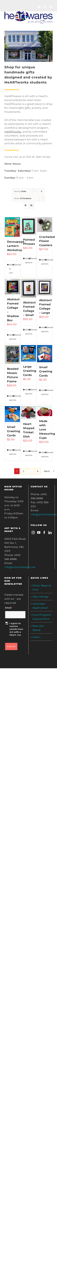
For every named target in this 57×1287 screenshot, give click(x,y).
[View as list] (31, 205)
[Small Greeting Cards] (44, 353)
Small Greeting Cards (45, 371)
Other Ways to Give (41, 587)
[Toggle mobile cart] (39, 7)
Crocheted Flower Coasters (47, 241)
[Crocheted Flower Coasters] (44, 224)
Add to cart (10, 269)
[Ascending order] (41, 191)
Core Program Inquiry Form (41, 616)
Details (16, 265)
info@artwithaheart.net (20, 567)
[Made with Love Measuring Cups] (44, 411)
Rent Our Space (38, 628)
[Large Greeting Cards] (28, 353)
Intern (36, 637)
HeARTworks (12, 131)
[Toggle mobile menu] (51, 7)
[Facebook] (44, 532)
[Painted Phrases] (28, 226)
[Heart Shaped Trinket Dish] (28, 412)
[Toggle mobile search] (45, 7)
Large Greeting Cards (29, 371)
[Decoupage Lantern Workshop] (12, 227)
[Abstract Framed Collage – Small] (28, 288)
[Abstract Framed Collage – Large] (44, 287)
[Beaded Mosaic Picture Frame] (12, 354)
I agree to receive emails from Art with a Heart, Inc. (16, 629)
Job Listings (40, 596)
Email (9, 607)
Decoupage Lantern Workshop (15, 246)
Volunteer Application (40, 605)
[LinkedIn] (50, 532)
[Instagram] (33, 532)
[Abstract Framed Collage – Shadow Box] (12, 286)
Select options (26, 260)
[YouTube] (38, 532)
